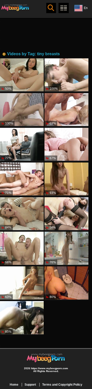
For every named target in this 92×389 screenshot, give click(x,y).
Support (30, 384)
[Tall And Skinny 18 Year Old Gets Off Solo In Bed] (66, 144)
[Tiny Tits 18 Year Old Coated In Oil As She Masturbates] (22, 283)
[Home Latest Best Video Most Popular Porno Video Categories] (63, 8)
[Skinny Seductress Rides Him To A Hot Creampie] (22, 144)
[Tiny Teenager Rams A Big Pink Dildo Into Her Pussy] (22, 75)
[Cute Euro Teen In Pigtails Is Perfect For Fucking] (22, 248)
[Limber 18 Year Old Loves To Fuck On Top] (66, 179)
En (86, 8)
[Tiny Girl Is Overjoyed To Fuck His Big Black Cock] (66, 110)
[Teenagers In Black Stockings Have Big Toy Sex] (66, 214)
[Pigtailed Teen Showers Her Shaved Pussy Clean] (66, 248)
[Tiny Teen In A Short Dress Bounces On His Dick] (22, 179)
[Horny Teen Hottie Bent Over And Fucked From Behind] (66, 75)
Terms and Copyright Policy (62, 384)
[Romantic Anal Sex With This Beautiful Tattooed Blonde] (22, 214)
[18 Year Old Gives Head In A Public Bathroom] (66, 283)
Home (14, 384)
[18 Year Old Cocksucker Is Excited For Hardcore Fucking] (22, 110)
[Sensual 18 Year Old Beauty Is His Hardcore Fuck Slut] (22, 318)
